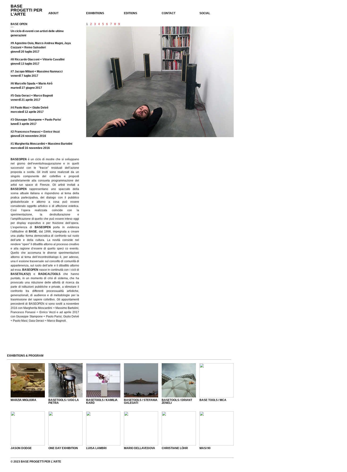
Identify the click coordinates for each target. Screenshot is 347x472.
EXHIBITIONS (95, 13)
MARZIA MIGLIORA (23, 400)
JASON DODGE (21, 448)
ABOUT (53, 13)
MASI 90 (205, 448)
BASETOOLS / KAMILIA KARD (102, 401)
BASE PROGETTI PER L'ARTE (26, 10)
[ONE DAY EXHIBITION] (65, 428)
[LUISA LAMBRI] (103, 428)
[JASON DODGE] (28, 428)
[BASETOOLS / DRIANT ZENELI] (179, 380)
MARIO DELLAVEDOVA (139, 448)
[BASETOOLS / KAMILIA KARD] (103, 380)
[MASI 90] (216, 428)
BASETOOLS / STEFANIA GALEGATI (140, 401)
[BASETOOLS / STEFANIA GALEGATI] (141, 380)
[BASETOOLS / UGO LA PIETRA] (65, 380)
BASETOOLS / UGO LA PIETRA (63, 401)
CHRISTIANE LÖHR (175, 448)
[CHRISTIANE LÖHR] (179, 428)
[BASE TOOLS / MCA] (216, 380)
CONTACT (168, 13)
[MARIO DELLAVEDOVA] (141, 428)
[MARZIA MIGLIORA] (28, 380)
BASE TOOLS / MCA (212, 400)
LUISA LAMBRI (96, 448)
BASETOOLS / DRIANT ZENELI (177, 401)
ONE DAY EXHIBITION (63, 448)
